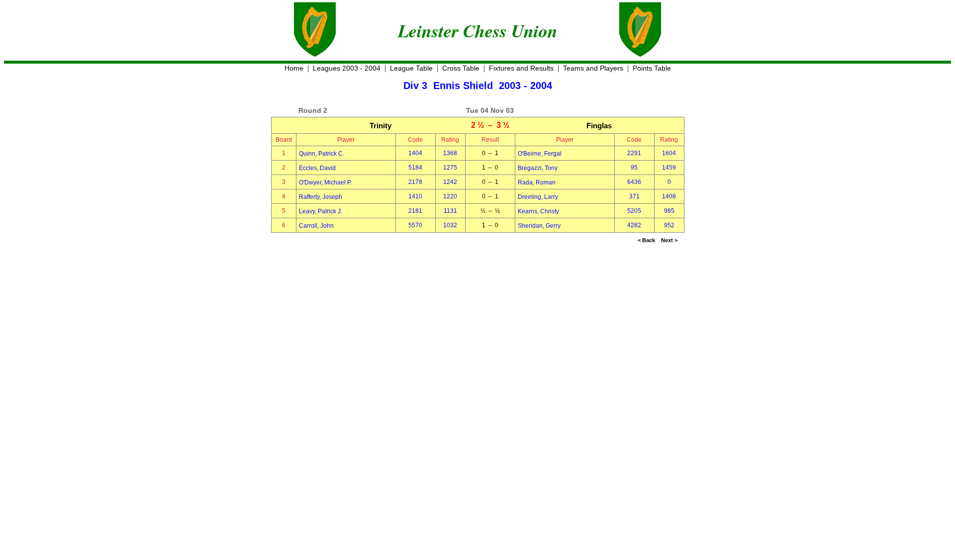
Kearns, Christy (538, 211)
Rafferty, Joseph (320, 196)
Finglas (599, 125)
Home (294, 68)
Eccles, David (317, 168)
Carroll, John (316, 225)
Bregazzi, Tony (538, 168)
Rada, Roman (537, 182)
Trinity (380, 125)
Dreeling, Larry (538, 196)
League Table (411, 68)
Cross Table (460, 68)
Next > (669, 240)
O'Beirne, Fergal (540, 153)
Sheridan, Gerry (539, 225)
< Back (646, 240)
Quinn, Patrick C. (321, 153)
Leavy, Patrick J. (320, 211)
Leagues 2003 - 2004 (347, 68)
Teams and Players (593, 68)
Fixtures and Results (521, 68)
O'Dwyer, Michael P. (325, 182)
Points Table (652, 68)
